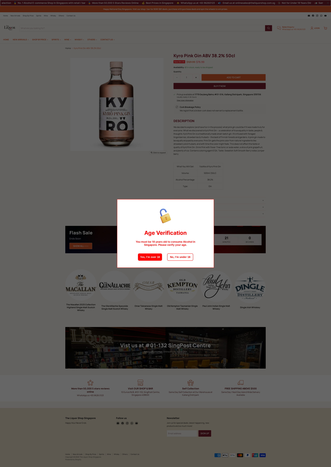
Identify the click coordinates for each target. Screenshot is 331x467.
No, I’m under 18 (180, 257)
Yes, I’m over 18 (150, 257)
